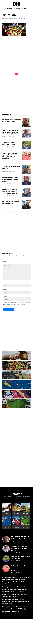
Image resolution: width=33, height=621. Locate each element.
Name (5, 283)
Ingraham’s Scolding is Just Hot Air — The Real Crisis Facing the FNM (10, 191)
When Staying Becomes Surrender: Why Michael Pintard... (19, 548)
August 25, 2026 (7, 136)
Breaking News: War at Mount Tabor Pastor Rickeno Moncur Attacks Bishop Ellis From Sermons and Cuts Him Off (15, 589)
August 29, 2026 (7, 124)
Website (5, 296)
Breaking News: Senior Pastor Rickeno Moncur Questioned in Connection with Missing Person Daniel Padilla (16, 609)
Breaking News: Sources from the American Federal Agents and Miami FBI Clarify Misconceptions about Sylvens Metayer (15, 580)
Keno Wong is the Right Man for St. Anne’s (10, 143)
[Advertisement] (16, 54)
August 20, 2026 (7, 206)
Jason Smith (22, 18)
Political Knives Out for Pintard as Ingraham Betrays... (18, 568)
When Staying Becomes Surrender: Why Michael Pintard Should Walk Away (11, 132)
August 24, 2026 (7, 161)
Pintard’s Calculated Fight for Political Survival (11, 120)
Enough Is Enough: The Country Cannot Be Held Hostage (10, 179)
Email (5, 289)
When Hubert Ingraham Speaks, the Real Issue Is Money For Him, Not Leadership (10, 155)
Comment (6, 261)
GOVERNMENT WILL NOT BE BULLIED (11, 168)
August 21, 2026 (7, 171)
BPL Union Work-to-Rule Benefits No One (10, 202)
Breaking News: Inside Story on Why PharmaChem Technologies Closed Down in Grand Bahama (15, 602)
